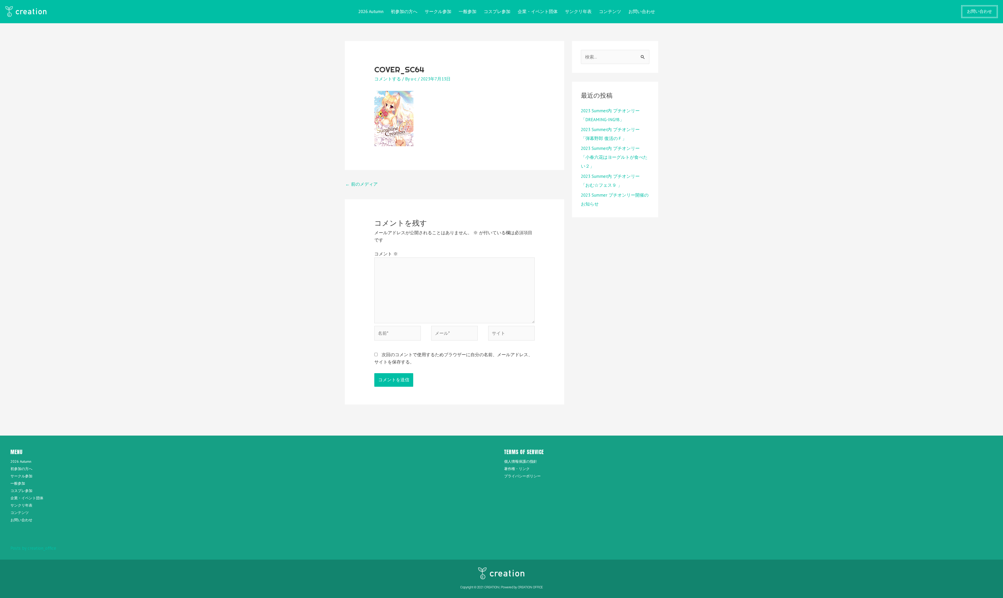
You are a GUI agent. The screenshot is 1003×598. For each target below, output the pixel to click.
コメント (386, 254)
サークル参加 (438, 11)
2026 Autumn (370, 11)
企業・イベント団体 (538, 11)
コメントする (387, 79)
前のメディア (361, 184)
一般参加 (467, 11)
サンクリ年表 (578, 11)
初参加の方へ (404, 11)
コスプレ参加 (497, 11)
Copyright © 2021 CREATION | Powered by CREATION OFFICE (501, 587)
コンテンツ (610, 11)
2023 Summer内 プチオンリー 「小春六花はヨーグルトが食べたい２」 (614, 157)
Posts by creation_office (33, 548)
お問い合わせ (641, 11)
